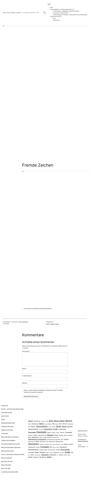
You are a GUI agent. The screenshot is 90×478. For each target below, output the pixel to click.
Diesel (64, 426)
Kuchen (40, 437)
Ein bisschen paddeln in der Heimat (10, 444)
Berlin (41, 424)
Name (24, 368)
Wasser (30, 457)
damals (49, 426)
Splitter (51, 452)
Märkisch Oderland (31, 441)
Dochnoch (41, 429)
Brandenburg (70, 423)
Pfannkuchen (31, 447)
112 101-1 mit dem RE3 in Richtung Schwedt (12, 454)
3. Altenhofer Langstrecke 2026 (9, 472)
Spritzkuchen (56, 452)
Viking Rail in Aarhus (6, 412)
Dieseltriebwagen (33, 429)
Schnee (58, 449)
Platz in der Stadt (5, 468)
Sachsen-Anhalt (43, 449)
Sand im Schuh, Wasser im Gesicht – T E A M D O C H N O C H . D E (21, 12)
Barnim (69, 420)
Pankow (71, 444)
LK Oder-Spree (55, 437)
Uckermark (53, 454)
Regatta (54, 447)
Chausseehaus (42, 426)
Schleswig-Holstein (51, 449)
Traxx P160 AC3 (37, 454)
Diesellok (69, 426)
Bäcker (33, 426)
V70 (57, 454)
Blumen (56, 423)
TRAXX (32, 454)
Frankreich (30, 435)
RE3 (51, 447)
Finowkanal (68, 432)
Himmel (61, 435)
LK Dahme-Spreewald (47, 437)
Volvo (69, 454)
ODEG (51, 444)
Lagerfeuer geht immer (7, 426)
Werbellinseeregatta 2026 (8, 423)
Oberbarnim (33, 444)
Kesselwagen (35, 437)
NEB (47, 441)
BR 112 (60, 423)
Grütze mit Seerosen (6, 457)
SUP (72, 452)
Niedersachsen (59, 441)
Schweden (31, 452)
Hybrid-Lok (69, 435)
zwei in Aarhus (5, 416)
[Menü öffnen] (44, 12)
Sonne (47, 452)
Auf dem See (4, 405)
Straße (67, 452)
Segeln (37, 452)
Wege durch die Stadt (7, 461)
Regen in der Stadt (6, 465)
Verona (57, 324)
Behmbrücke (35, 423)
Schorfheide (65, 449)
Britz (29, 426)
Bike (53, 423)
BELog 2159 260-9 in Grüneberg (9, 437)
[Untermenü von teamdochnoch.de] (61, 16)
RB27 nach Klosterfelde (7, 451)
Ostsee (61, 444)
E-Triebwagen (62, 429)
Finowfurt (62, 432)
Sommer (42, 452)
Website (24, 383)
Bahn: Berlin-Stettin (57, 421)
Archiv (79, 444)
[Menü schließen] (49, 4)
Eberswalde (32, 432)
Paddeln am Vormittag (7, 430)
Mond (62, 439)
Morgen (66, 439)
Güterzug (50, 435)
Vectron (61, 454)
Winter (49, 457)
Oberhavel (47, 444)
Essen (48, 432)
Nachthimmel (42, 441)
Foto (20, 322)
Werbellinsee (42, 457)
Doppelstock (48, 429)
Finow (57, 432)
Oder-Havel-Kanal (56, 444)
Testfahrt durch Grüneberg (8, 440)
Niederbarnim (52, 441)
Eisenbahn (42, 432)
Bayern (29, 423)
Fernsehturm (53, 432)
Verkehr (65, 454)
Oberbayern (41, 444)
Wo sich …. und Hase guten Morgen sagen (12, 409)
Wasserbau (35, 457)
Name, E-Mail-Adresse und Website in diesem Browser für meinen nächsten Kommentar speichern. (43, 391)
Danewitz (53, 426)
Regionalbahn (63, 447)
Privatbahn (44, 447)
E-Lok (55, 429)
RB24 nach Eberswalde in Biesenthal (10, 447)
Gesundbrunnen (42, 435)
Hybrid (65, 435)
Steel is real (62, 452)
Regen (57, 447)
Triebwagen (45, 455)
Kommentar (26, 351)
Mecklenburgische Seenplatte (53, 439)
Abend (30, 421)
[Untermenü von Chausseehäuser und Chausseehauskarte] (73, 9)
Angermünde (43, 421)
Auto (47, 421)
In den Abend (4, 433)
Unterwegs (25, 322)
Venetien (52, 324)
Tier (29, 454)
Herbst (56, 435)
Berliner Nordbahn (48, 423)
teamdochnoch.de (82, 430)
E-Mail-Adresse (27, 376)
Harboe (3, 419)
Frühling (35, 435)
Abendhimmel (36, 421)
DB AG (58, 426)
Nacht (37, 441)
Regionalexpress (33, 449)
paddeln (66, 444)
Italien (47, 324)
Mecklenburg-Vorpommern (37, 439)
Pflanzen (38, 447)
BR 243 (65, 423)
